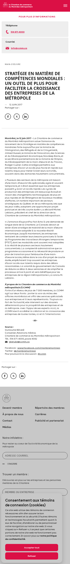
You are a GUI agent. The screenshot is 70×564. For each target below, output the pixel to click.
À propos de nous (12, 414)
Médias (6, 427)
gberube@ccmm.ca (19, 341)
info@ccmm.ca (19, 48)
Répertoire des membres (49, 407)
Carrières (40, 414)
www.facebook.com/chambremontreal (38, 347)
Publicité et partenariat (49, 420)
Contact (7, 420)
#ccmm (42, 353)
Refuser (32, 555)
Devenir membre (12, 407)
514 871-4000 (18, 31)
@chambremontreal (25, 350)
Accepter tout (31, 547)
